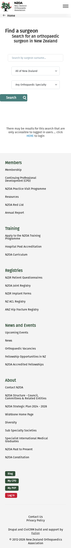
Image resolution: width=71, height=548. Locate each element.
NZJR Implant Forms (18, 293)
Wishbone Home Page (19, 414)
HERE (30, 136)
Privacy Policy (35, 520)
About (10, 380)
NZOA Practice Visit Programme (25, 188)
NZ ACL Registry (15, 301)
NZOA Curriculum (16, 254)
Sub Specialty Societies (20, 430)
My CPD (12, 480)
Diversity (11, 422)
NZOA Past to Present (19, 449)
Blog (10, 473)
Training (12, 228)
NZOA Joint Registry (18, 285)
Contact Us (35, 516)
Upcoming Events (16, 332)
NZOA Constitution (17, 457)
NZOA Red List (14, 205)
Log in (11, 495)
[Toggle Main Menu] (66, 6)
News (8, 340)
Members (13, 162)
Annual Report (14, 212)
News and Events (20, 325)
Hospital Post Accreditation (23, 246)
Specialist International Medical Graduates (26, 440)
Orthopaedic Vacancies (20, 348)
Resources (12, 196)
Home (11, 15)
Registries (14, 270)
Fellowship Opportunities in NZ (25, 356)
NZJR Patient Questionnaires (23, 277)
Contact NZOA (14, 387)
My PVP (12, 488)
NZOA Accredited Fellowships (24, 364)
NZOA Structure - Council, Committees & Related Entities (25, 397)
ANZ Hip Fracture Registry (22, 309)
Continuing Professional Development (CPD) (20, 179)
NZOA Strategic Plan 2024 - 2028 (26, 406)
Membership (13, 169)
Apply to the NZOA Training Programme (22, 237)
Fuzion (35, 533)
